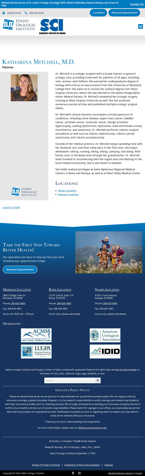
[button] (140, 26)
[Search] (98, 380)
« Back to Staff (11, 207)
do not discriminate (126, 369)
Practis (138, 473)
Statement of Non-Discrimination (82, 464)
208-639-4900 (18, 303)
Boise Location (67, 190)
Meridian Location (17, 289)
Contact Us (137, 4)
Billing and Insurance (90, 427)
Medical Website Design (120, 473)
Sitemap (108, 464)
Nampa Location (68, 194)
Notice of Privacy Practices (46, 464)
